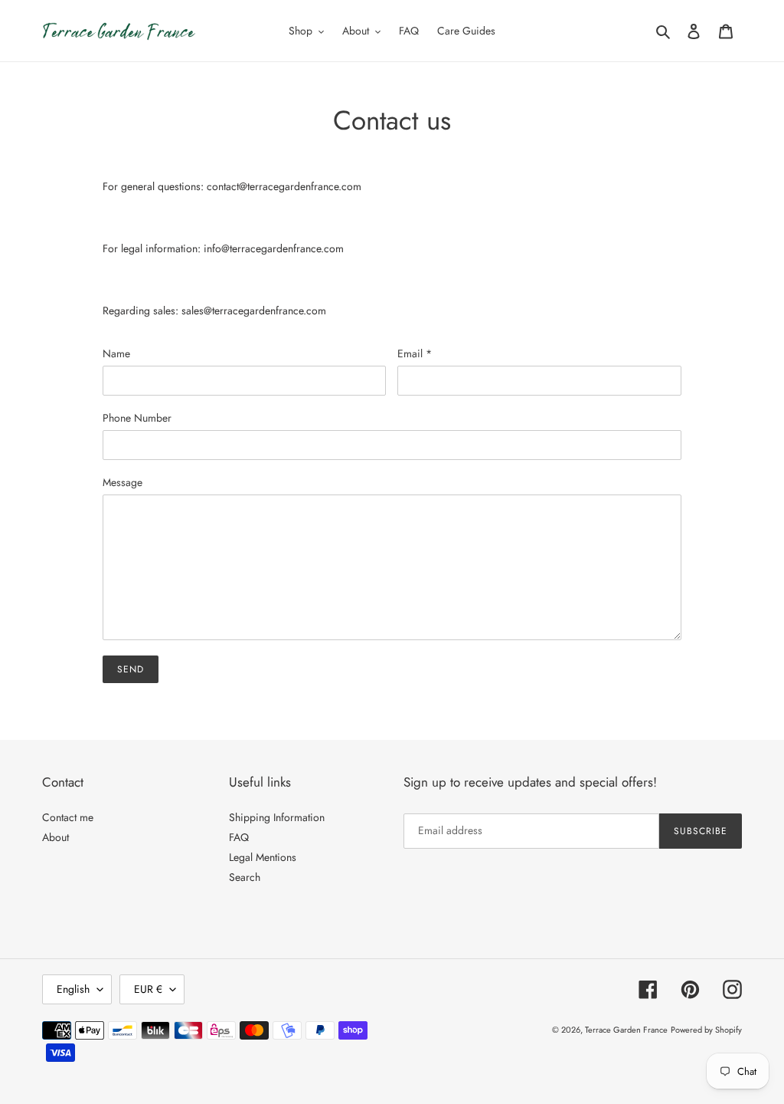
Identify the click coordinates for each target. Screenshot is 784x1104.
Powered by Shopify (706, 1030)
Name (116, 353)
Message (122, 482)
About (55, 837)
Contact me (67, 817)
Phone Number (137, 418)
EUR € (148, 989)
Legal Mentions (262, 857)
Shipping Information (277, 817)
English (73, 989)
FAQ (239, 837)
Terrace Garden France (626, 1030)
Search (244, 877)
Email (414, 353)
